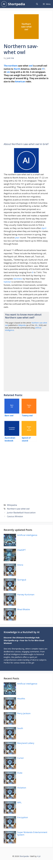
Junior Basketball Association (21, 512)
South (20, 728)
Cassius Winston (15, 516)
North (17, 68)
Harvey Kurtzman (25, 594)
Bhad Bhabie (23, 609)
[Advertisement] (26, 113)
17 (43, 68)
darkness (17, 278)
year (17, 237)
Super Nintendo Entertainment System (32, 833)
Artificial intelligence (27, 535)
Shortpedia (16, 4)
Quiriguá (21, 579)
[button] (37, 4)
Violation (21, 787)
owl (31, 65)
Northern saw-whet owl (18, 508)
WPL (19, 802)
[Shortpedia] (4, 4)
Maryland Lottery (25, 743)
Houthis (21, 698)
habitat (7, 281)
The (6, 65)
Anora (20, 564)
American (20, 81)
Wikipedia (22, 325)
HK (39, 856)
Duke (19, 772)
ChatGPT (21, 549)
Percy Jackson (23, 713)
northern (13, 65)
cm (8, 72)
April (44, 228)
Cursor (20, 757)
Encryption (22, 817)
